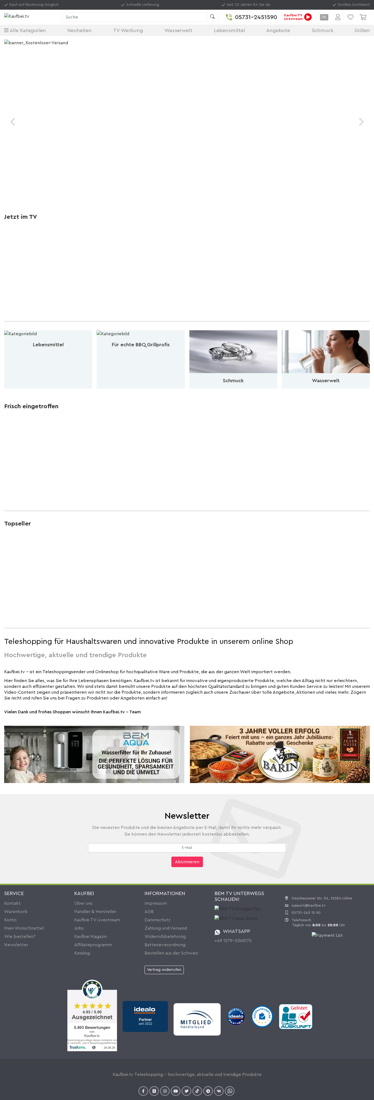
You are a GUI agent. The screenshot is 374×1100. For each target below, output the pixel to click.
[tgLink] (208, 1091)
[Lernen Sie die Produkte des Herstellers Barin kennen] (280, 754)
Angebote (278, 30)
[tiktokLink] (197, 1091)
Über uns (83, 903)
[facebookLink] (143, 1091)
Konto (10, 920)
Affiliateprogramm (93, 945)
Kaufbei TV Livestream (97, 920)
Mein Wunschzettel (24, 928)
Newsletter (16, 945)
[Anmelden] (338, 17)
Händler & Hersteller (95, 911)
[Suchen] (213, 17)
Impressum (156, 903)
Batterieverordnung (165, 945)
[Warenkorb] (365, 17)
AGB (149, 911)
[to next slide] (361, 121)
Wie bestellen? (20, 936)
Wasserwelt (178, 30)
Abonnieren (187, 862)
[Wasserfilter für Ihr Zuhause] (94, 754)
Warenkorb (16, 911)
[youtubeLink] (175, 1091)
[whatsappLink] (229, 1091)
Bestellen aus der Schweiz (171, 953)
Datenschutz (158, 920)
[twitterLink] (186, 1091)
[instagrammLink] (165, 1091)
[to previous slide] (12, 121)
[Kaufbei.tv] (32, 17)
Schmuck (322, 30)
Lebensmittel (229, 30)
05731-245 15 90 (306, 912)
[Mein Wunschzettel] (350, 17)
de (324, 17)
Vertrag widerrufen (164, 970)
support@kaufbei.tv (309, 905)
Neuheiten (79, 30)
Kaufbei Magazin (90, 936)
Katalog (82, 953)
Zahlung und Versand (166, 928)
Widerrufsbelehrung (165, 936)
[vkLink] (219, 1091)
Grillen (362, 30)
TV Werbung (128, 30)
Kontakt (12, 903)
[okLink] (154, 1091)
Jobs (79, 928)
